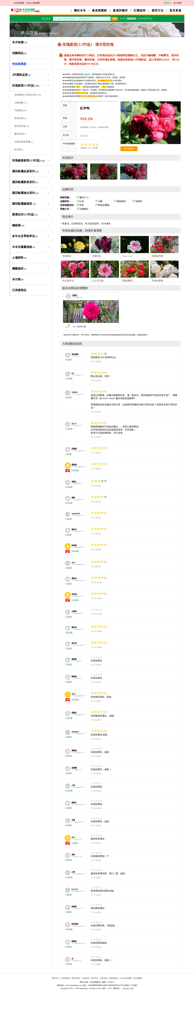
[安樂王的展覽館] (91, 311)
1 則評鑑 (68, 454)
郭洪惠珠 (75, 924)
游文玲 (74, 643)
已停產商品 (19, 290)
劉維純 (74, 676)
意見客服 (176, 10)
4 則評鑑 (68, 682)
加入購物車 (129, 149)
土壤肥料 (19, 257)
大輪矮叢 (20, 102)
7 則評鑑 (68, 912)
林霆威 (74, 449)
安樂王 (74, 295)
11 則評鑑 (68, 877)
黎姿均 (74, 529)
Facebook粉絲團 (32, 3)
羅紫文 (74, 802)
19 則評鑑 (68, 503)
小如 (73, 785)
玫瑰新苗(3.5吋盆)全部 (27, 95)
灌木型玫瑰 (21, 126)
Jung (73, 694)
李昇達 (74, 594)
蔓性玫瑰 (20, 134)
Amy (73, 562)
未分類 (17, 279)
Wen (73, 837)
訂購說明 (140, 10)
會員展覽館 (99, 10)
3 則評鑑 (68, 737)
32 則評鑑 (75, 699)
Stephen (75, 392)
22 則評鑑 (68, 487)
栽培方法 (158, 10)
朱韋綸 (74, 545)
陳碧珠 (74, 941)
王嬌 (73, 820)
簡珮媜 (74, 750)
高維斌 (74, 659)
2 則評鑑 (68, 519)
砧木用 (19, 149)
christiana (75, 731)
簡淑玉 (74, 578)
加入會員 (178, 3)
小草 (73, 872)
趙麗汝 (74, 713)
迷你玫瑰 (20, 118)
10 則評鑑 (68, 790)
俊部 (73, 854)
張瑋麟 (74, 768)
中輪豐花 (20, 110)
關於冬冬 (80, 10)
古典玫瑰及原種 (23, 141)
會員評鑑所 (120, 10)
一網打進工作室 (128, 988)
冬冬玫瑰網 (19, 3)
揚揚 (73, 497)
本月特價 (19, 42)
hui (73, 373)
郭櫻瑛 (74, 907)
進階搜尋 (131, 18)
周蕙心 (74, 482)
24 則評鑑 (75, 600)
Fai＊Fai (75, 889)
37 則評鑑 (68, 378)
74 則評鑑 (68, 718)
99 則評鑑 (75, 551)
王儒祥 (74, 611)
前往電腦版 (137, 978)
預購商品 (19, 53)
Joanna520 (76, 513)
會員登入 (168, 3)
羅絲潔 (74, 464)
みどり (74, 423)
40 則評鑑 (75, 470)
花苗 (113, 74)
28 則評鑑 (68, 633)
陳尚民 (74, 627)
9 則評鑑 (68, 360)
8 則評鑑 (68, 397)
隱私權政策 (113, 978)
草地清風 (75, 354)
